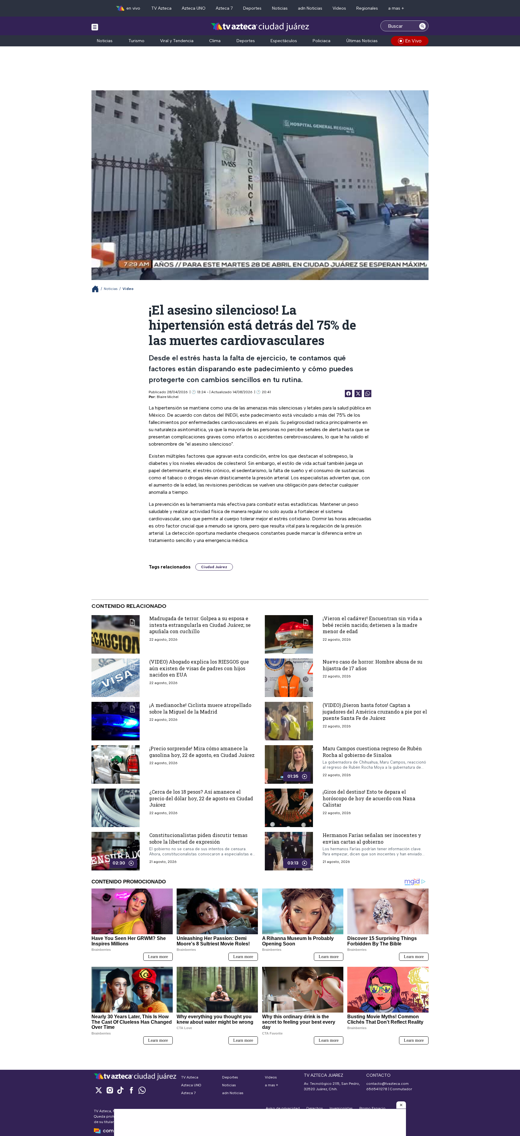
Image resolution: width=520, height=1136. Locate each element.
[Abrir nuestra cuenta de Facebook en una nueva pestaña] (131, 1090)
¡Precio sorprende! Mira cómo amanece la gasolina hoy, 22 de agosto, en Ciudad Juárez (202, 751)
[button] (401, 1105)
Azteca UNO (194, 8)
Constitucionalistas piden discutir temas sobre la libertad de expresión (198, 838)
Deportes (252, 8)
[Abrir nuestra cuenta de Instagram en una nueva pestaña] (109, 1090)
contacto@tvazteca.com (387, 1084)
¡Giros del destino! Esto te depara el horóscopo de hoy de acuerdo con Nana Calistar (369, 798)
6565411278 (376, 1089)
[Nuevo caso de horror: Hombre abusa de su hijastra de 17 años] (289, 677)
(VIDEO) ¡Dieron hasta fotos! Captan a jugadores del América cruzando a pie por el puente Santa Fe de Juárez (375, 711)
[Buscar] (422, 26)
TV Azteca (161, 8)
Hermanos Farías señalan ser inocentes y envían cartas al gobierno (372, 838)
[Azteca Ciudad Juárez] (260, 27)
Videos (339, 8)
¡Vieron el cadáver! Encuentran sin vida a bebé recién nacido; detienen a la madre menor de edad (372, 624)
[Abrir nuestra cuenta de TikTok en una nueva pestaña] (120, 1090)
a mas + (396, 8)
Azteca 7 (224, 8)
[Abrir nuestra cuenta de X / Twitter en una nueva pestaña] (98, 1090)
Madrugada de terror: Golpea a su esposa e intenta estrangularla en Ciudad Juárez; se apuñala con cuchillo (200, 624)
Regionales (367, 8)
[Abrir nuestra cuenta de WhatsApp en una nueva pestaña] (142, 1090)
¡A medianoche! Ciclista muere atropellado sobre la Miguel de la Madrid (200, 708)
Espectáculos (284, 40)
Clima (215, 40)
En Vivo (413, 41)
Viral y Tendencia (176, 40)
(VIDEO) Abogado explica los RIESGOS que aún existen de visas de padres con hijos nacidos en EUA (199, 668)
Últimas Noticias (362, 40)
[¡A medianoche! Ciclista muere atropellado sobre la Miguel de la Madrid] (115, 721)
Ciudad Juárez (214, 567)
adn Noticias (310, 8)
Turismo (136, 40)
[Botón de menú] (94, 26)
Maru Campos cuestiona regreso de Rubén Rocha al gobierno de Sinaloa (372, 751)
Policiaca (321, 40)
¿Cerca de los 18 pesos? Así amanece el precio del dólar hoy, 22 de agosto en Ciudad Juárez (201, 798)
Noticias (280, 8)
